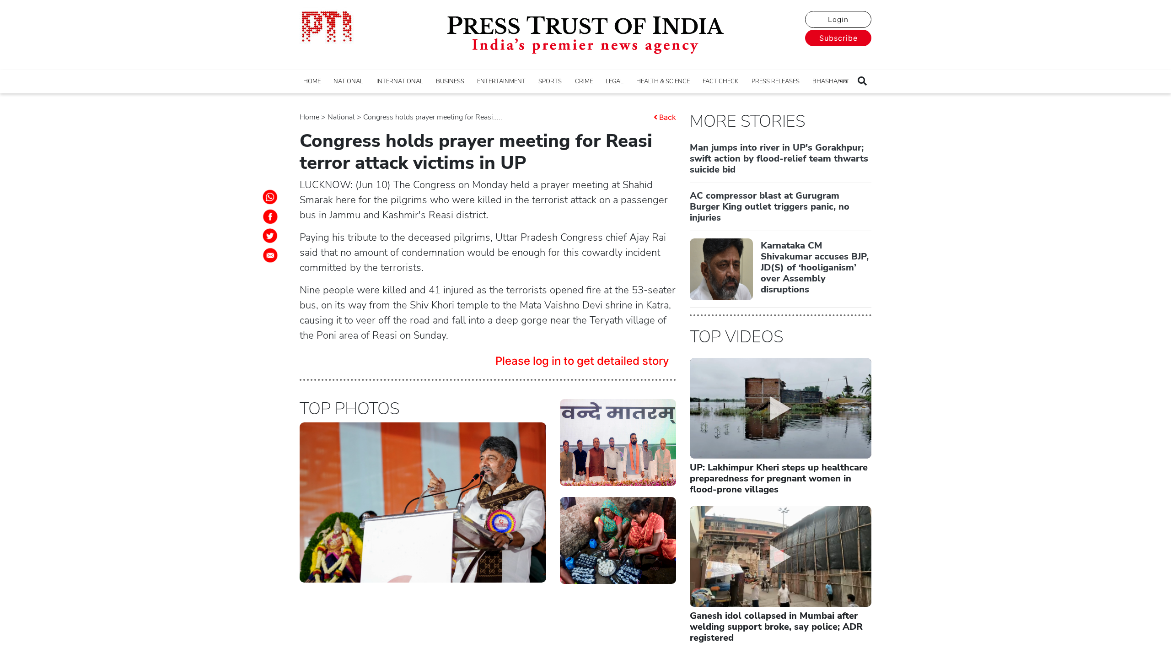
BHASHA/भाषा (830, 81)
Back (667, 117)
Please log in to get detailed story (582, 360)
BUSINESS (450, 81)
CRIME (584, 81)
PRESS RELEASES (776, 81)
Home (309, 117)
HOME (312, 81)
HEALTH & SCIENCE (663, 81)
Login (838, 20)
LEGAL (614, 81)
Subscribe (838, 38)
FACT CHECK (720, 81)
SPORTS (550, 81)
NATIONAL (348, 81)
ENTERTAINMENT (501, 81)
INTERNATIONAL (399, 81)
